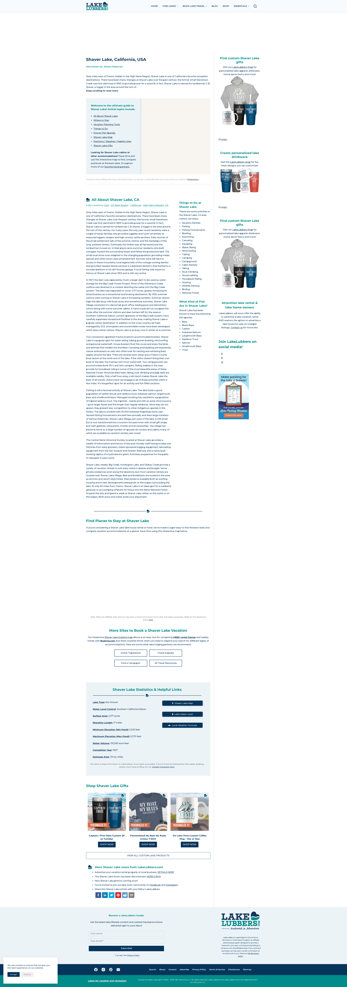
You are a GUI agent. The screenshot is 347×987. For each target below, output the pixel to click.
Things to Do (101, 128)
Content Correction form (163, 767)
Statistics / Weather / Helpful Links (112, 141)
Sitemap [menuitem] (247, 969)
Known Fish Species (104, 133)
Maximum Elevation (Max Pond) (111, 736)
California (135, 205)
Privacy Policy (133, 955)
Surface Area (100, 716)
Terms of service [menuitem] (217, 969)
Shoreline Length (102, 722)
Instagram (171, 885)
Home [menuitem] (154, 6)
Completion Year (102, 750)
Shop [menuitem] (226, 6)
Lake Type (98, 702)
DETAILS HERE (166, 872)
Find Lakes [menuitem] (169, 6)
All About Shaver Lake (106, 116)
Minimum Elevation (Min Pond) (110, 729)
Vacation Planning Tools (107, 124)
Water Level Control (104, 709)
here (151, 620)
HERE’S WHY (154, 876)
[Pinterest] (111, 969)
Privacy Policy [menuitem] (199, 969)
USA (106, 205)
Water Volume (101, 743)
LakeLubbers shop (242, 67)
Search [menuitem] (152, 969)
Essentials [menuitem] (240, 6)
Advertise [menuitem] (184, 969)
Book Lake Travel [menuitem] (194, 6)
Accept (13, 974)
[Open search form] (256, 6)
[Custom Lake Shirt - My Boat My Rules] (148, 812)
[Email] (118, 969)
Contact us (237, 327)
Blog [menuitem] (215, 6)
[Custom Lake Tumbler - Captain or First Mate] (107, 812)
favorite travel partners (116, 167)
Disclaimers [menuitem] (234, 969)
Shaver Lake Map (103, 137)
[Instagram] (103, 969)
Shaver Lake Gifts (103, 145)
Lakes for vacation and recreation (107, 981)
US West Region (119, 205)
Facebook (155, 885)
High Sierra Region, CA (155, 205)
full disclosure (193, 179)
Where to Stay (101, 120)
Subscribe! (126, 948)
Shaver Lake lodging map (118, 637)
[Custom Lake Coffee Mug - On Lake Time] (190, 812)
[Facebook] (96, 969)
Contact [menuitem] (172, 969)
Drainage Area (101, 757)
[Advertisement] (173, 33)
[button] (98, 895)
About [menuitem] (162, 969)
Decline (27, 974)
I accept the (127, 955)
